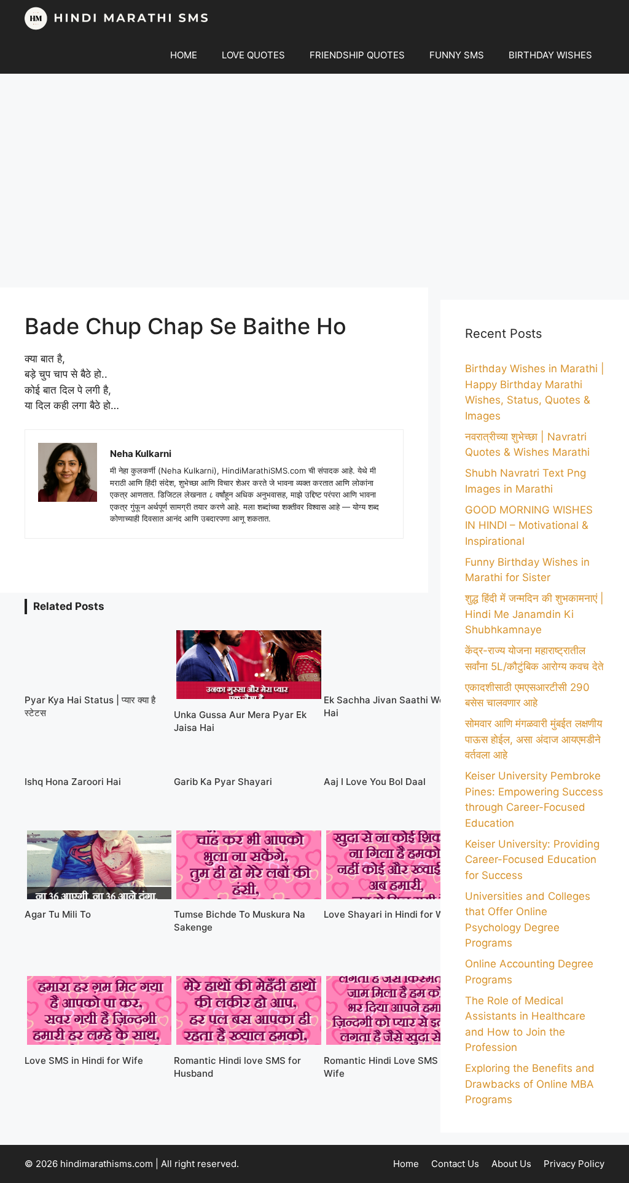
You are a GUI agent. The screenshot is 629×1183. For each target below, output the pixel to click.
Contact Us (455, 1163)
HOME (183, 55)
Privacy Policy (574, 1163)
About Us (511, 1163)
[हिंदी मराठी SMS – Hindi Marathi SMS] (117, 18)
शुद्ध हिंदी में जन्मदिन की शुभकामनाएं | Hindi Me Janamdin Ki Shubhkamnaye (534, 614)
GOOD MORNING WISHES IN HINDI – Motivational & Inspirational (529, 525)
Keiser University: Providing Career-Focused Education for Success (532, 859)
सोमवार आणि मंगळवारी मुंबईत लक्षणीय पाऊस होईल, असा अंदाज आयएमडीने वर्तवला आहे (533, 739)
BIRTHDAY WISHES (550, 55)
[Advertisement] (314, 181)
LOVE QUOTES (253, 55)
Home (406, 1163)
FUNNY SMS (456, 55)
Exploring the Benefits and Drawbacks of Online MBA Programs (530, 1084)
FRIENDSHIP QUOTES (357, 55)
